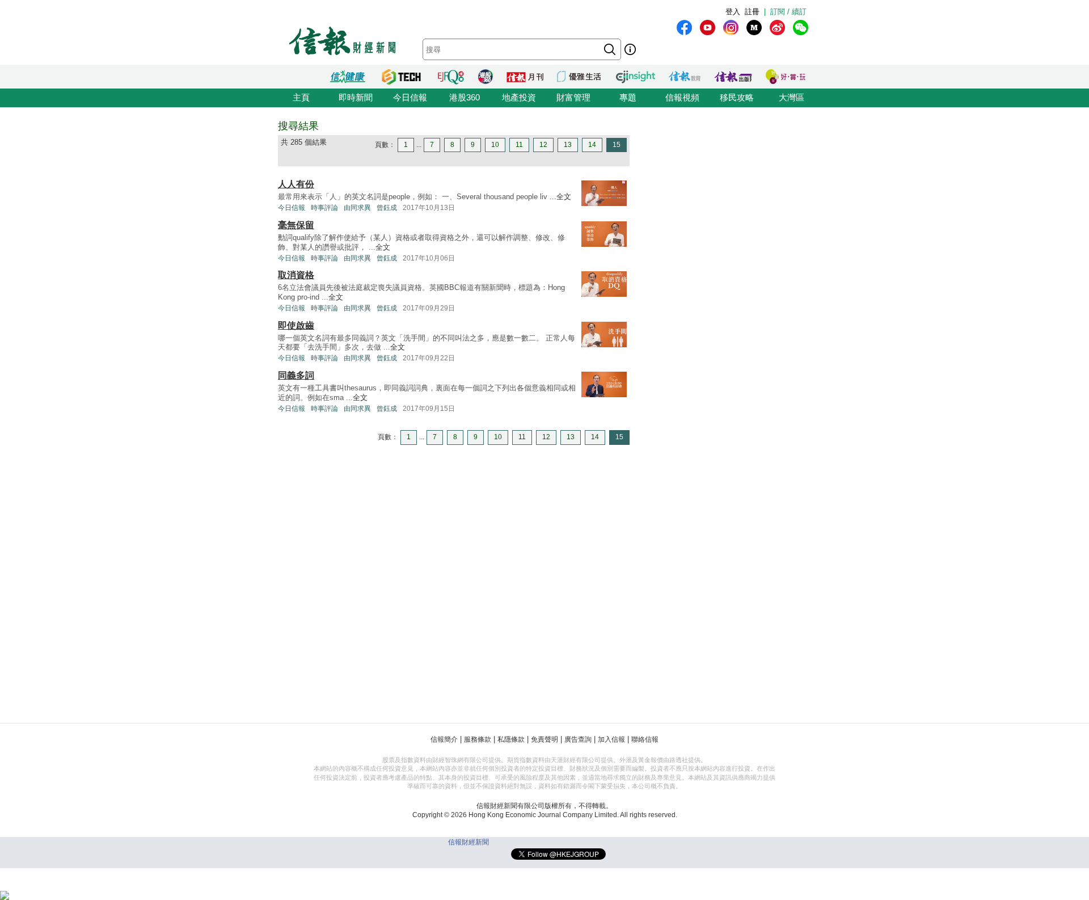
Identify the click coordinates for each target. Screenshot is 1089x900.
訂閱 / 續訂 (788, 11)
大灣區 (791, 97)
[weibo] (777, 27)
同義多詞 (296, 375)
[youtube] (707, 27)
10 (495, 145)
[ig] (730, 27)
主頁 (301, 97)
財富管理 (573, 97)
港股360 (464, 97)
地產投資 (519, 97)
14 (592, 145)
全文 (563, 196)
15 (617, 145)
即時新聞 (356, 97)
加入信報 (611, 739)
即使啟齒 (296, 325)
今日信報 (410, 97)
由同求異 (357, 208)
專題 (627, 97)
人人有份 (296, 184)
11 (519, 145)
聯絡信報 (645, 739)
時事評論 (324, 208)
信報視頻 (682, 97)
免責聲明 (544, 739)
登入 (732, 11)
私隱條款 (511, 739)
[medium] (754, 27)
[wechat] (800, 27)
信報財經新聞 (468, 842)
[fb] (684, 27)
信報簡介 (444, 739)
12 (543, 145)
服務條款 (477, 739)
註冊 (752, 11)
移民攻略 (737, 97)
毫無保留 (296, 225)
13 (568, 145)
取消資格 (296, 275)
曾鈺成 (387, 208)
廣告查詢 (578, 739)
